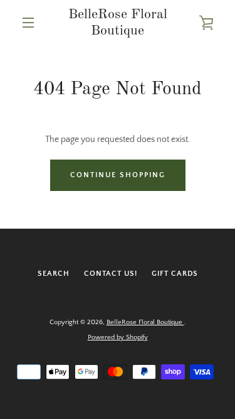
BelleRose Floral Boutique (117, 23)
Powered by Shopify (118, 337)
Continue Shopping (117, 175)
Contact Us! (110, 273)
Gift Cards (175, 273)
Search (54, 273)
